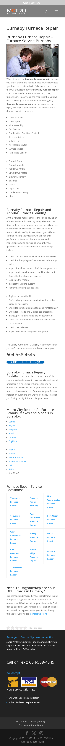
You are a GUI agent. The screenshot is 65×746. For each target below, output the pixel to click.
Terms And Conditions (31, 725)
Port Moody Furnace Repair (52, 520)
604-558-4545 (41, 662)
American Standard (18, 461)
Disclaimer (21, 721)
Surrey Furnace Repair (34, 537)
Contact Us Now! (38, 613)
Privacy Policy (38, 721)
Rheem (12, 453)
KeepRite (13, 429)
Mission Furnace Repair (51, 555)
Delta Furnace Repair (51, 537)
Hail (10, 465)
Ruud (11, 433)
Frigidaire (13, 441)
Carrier (12, 421)
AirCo (11, 469)
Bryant (12, 425)
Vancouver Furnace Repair (15, 502)
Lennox (12, 437)
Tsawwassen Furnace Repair (16, 571)
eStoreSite (38, 741)
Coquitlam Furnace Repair (15, 520)
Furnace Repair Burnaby (34, 502)
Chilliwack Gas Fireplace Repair (24, 697)
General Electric (16, 457)
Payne (12, 449)
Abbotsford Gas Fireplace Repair (24, 702)
